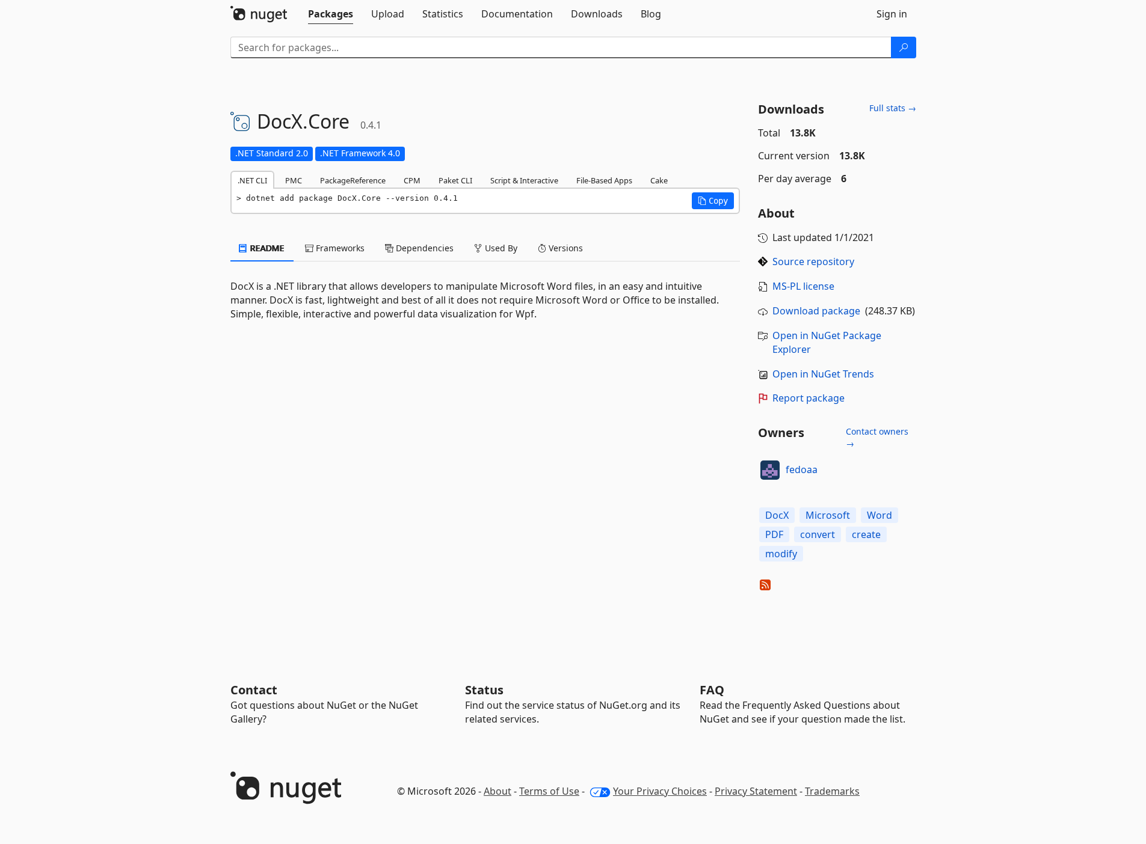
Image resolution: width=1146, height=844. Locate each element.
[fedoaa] (770, 470)
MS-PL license (803, 286)
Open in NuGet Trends (823, 374)
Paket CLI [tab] (455, 180)
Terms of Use (549, 791)
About (497, 791)
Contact (253, 690)
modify (781, 553)
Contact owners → (877, 437)
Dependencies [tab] (423, 248)
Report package (808, 398)
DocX (777, 515)
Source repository (813, 261)
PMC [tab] (293, 180)
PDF (774, 534)
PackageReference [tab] (353, 180)
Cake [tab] (659, 180)
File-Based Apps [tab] (604, 180)
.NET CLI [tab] (252, 180)
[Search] (903, 47)
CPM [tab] (412, 180)
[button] (713, 200)
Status (484, 690)
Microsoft (828, 515)
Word (879, 515)
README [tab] (266, 248)
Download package (816, 310)
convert (817, 534)
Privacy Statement (756, 791)
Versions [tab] (564, 248)
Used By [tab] (499, 248)
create (866, 534)
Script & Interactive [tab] (524, 180)
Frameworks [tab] (339, 248)
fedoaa (802, 469)
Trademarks (832, 791)
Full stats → (892, 108)
